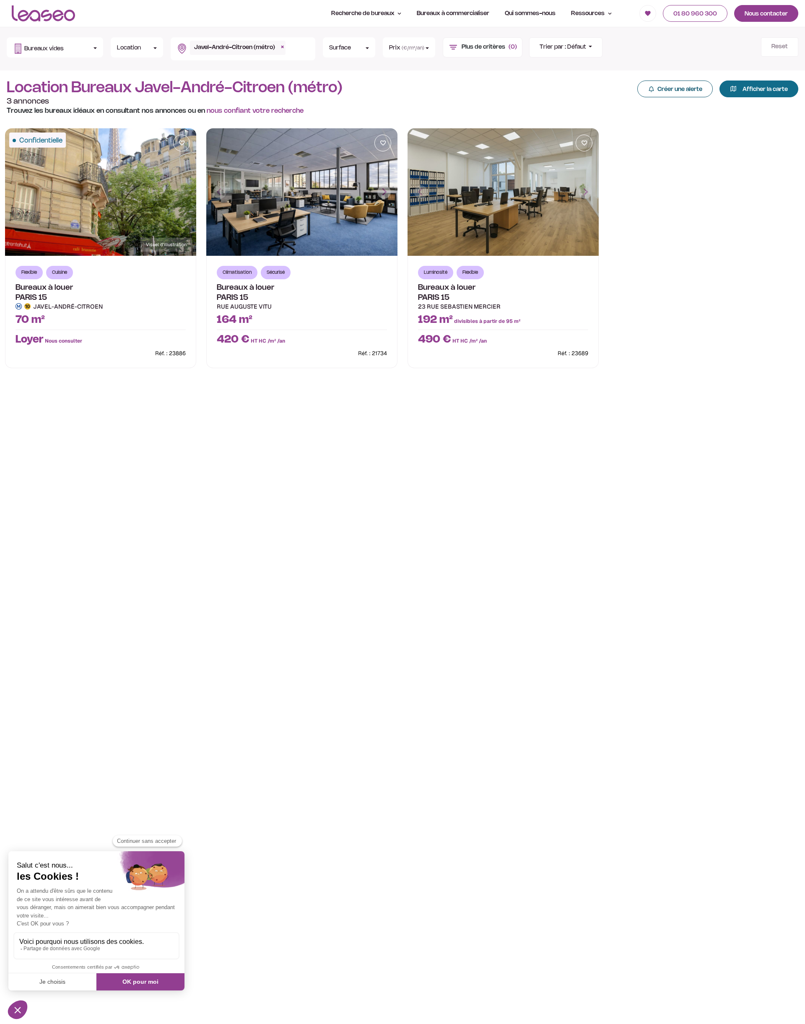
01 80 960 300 (695, 14)
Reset (779, 46)
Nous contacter (766, 14)
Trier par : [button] (563, 47)
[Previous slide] (219, 192)
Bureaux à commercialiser (453, 13)
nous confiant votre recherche (255, 111)
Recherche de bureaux (363, 13)
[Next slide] (384, 192)
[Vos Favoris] (647, 13)
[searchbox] (290, 44)
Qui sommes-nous (530, 13)
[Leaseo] (43, 13)
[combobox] (241, 48)
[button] (55, 47)
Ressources (588, 13)
